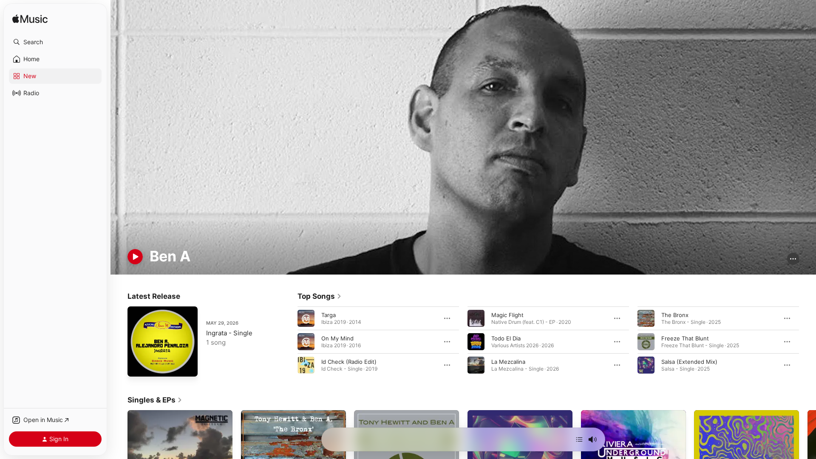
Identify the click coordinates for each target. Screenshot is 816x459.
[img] (30, 19)
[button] (55, 42)
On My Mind (337, 337)
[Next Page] (807, 341)
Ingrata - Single (229, 333)
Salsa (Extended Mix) (689, 361)
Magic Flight (507, 314)
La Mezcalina (508, 361)
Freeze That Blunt (685, 337)
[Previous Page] (289, 341)
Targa (328, 314)
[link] (320, 296)
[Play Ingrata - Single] (138, 366)
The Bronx (674, 314)
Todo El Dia (506, 337)
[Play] (135, 256)
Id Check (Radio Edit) (349, 361)
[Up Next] (579, 439)
